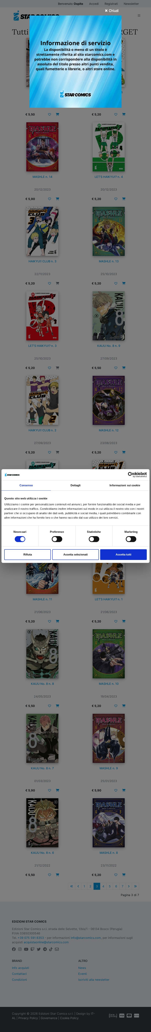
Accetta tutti (123, 554)
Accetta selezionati (75, 554)
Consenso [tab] (26, 485)
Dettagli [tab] (76, 485)
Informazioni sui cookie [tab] (125, 485)
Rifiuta (27, 554)
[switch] (57, 539)
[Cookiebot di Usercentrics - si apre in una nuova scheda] (131, 474)
